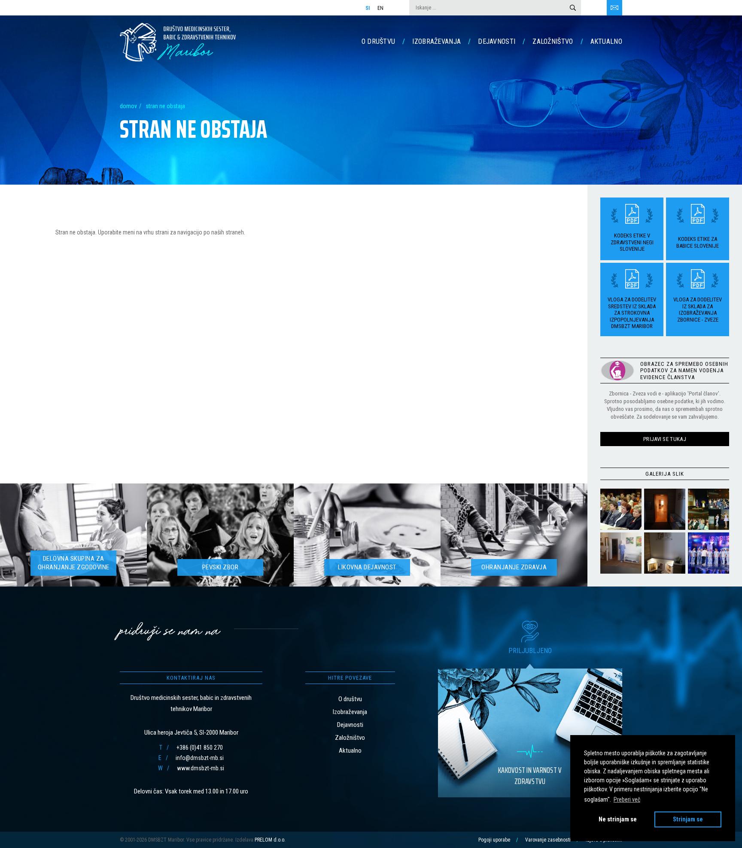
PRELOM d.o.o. (270, 840)
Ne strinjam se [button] (618, 819)
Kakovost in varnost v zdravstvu (530, 775)
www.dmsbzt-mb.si (200, 768)
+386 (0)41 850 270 (199, 747)
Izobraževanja (436, 41)
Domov (128, 106)
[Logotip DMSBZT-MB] (178, 41)
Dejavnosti (496, 41)
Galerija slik (664, 473)
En (380, 8)
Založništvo (552, 41)
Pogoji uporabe (494, 840)
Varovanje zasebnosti (548, 840)
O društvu (378, 41)
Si (367, 8)
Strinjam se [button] (688, 819)
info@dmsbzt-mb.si (200, 757)
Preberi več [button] (627, 799)
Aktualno (606, 41)
